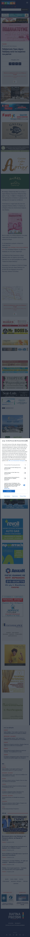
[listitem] (15, 465)
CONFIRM (9, 491)
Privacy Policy (23, 496)
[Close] (27, 441)
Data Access (15, 496)
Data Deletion (7, 496)
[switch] (25, 468)
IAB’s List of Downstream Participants (16, 460)
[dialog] (15, 468)
